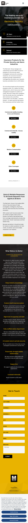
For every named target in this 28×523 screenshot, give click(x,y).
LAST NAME (6, 401)
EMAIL (5, 438)
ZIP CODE (5, 432)
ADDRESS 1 (6, 408)
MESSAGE (5, 444)
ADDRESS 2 (6, 414)
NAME (4, 395)
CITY (4, 420)
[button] (23, 3)
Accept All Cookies (14, 520)
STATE (5, 426)
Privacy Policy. (17, 509)
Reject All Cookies (14, 516)
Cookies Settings (14, 512)
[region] (14, 508)
